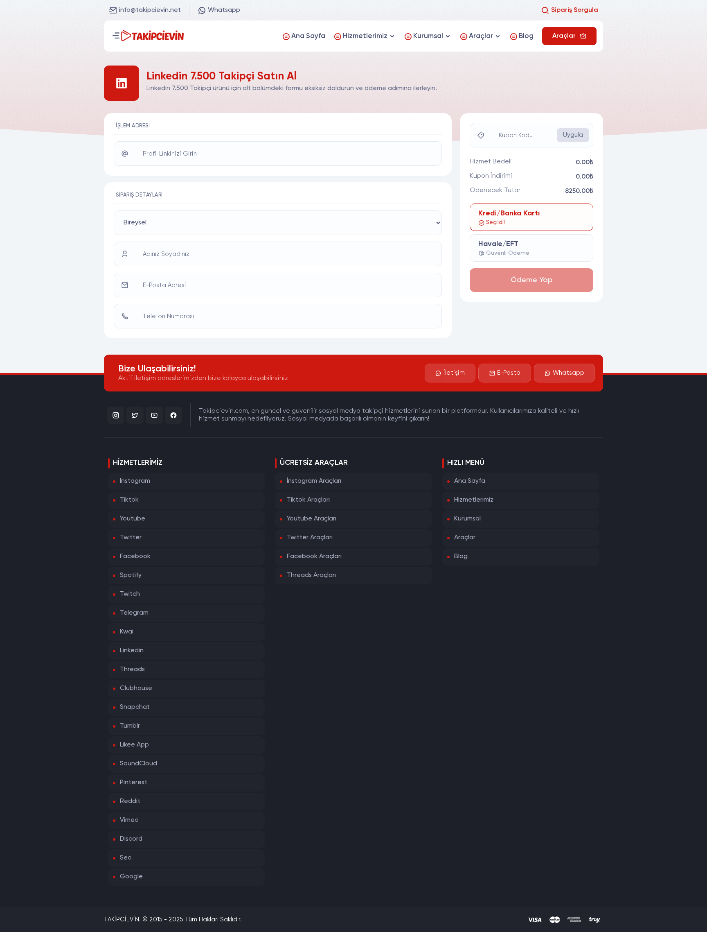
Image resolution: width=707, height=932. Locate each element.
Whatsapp (224, 10)
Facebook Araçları (314, 556)
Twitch (130, 594)
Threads (132, 669)
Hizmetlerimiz (473, 500)
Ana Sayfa (469, 481)
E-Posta (508, 373)
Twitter (131, 537)
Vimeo (129, 820)
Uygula (573, 135)
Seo (126, 858)
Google (131, 876)
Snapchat (135, 707)
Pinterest (133, 782)
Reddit (130, 801)
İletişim (454, 373)
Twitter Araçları (310, 537)
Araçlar (464, 537)
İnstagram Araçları (314, 481)
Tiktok (129, 500)
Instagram (135, 481)
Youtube (132, 519)
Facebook (135, 556)
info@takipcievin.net (150, 10)
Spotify (131, 575)
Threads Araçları (311, 575)
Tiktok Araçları (308, 500)
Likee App (134, 745)
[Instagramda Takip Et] (115, 415)
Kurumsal (467, 519)
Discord (131, 839)
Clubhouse (136, 688)
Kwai (126, 632)
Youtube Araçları (311, 519)
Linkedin (132, 650)
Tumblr (130, 726)
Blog (461, 556)
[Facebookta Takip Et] (173, 415)
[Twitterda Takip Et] (135, 415)
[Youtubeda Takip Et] (154, 415)
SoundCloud (138, 763)
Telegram (134, 613)
